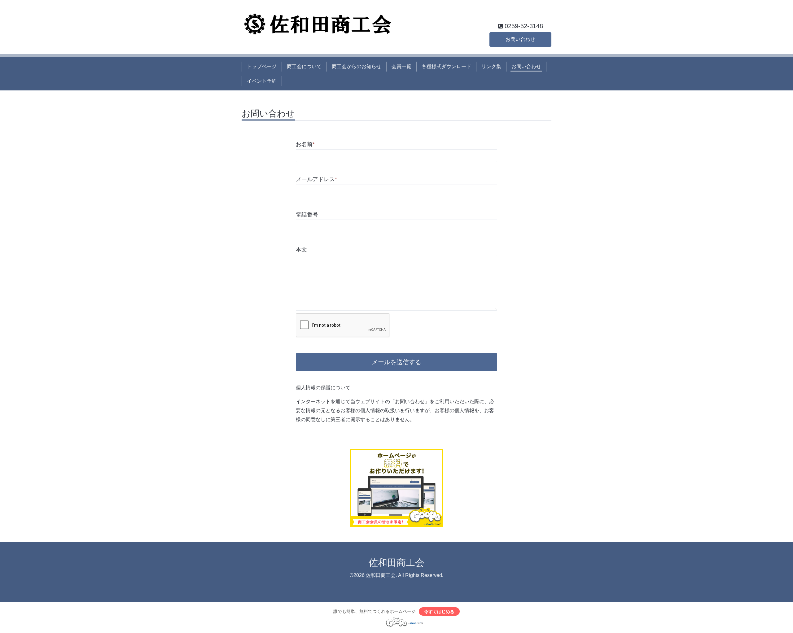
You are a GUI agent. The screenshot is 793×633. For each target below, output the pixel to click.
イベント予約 (262, 81)
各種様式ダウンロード (446, 66)
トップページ (262, 66)
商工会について (304, 66)
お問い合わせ (520, 39)
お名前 (305, 144)
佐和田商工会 (396, 562)
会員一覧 (401, 66)
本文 (301, 250)
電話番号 (307, 215)
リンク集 (491, 66)
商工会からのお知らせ (356, 66)
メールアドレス (316, 179)
